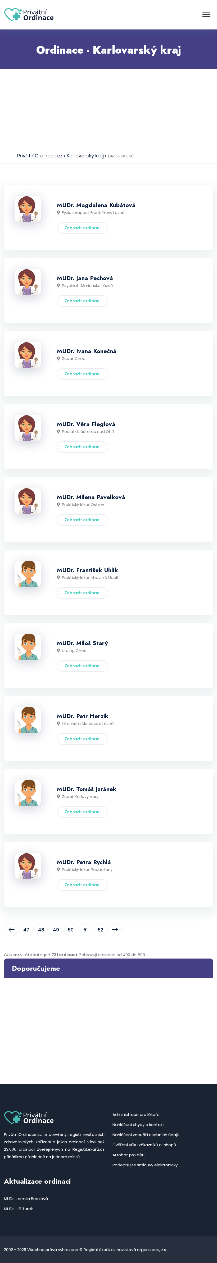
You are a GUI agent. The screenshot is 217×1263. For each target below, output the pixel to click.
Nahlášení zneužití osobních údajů (145, 1134)
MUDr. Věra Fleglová (86, 423)
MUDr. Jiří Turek (18, 1209)
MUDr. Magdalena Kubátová (96, 204)
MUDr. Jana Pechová (85, 277)
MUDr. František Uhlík (87, 569)
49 (56, 930)
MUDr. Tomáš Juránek (86, 788)
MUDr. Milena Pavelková (91, 496)
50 (71, 930)
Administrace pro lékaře (136, 1114)
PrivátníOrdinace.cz (39, 155)
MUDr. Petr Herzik (82, 715)
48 (41, 930)
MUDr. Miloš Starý (82, 642)
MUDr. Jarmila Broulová (26, 1198)
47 (26, 930)
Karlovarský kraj (85, 155)
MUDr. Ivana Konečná (86, 350)
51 (85, 930)
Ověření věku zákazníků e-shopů (144, 1145)
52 (100, 930)
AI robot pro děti (128, 1155)
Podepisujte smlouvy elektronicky (145, 1165)
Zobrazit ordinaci (83, 228)
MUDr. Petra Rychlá (84, 861)
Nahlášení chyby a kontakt (138, 1124)
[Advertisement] (108, 109)
